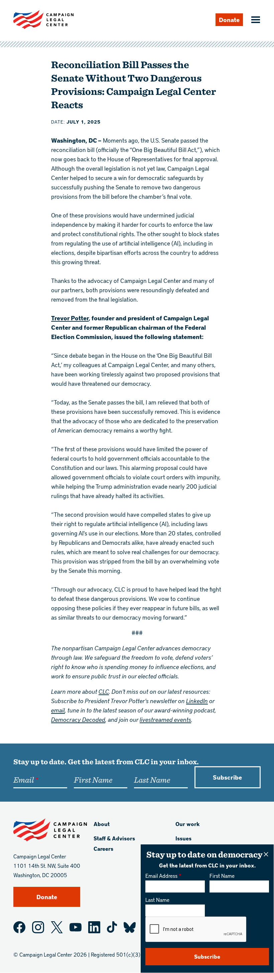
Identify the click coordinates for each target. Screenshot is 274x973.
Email (23, 779)
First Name (222, 875)
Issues (183, 838)
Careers (103, 848)
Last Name (157, 899)
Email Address (161, 875)
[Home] (43, 19)
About (102, 823)
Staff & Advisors (114, 838)
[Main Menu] (254, 20)
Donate (229, 19)
